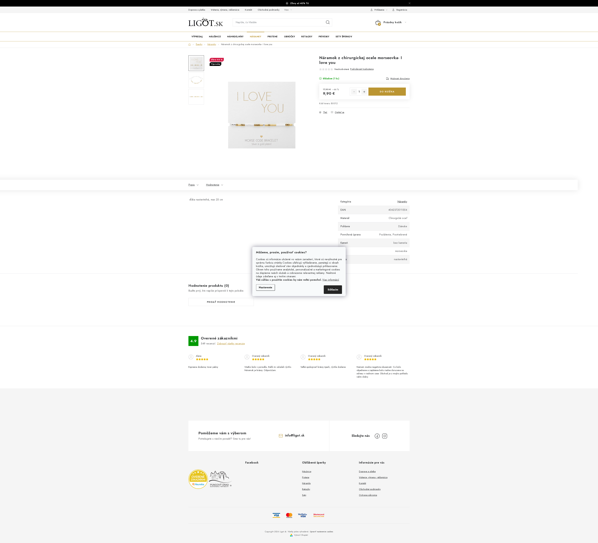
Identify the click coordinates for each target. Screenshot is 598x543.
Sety (304, 495)
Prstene (305, 477)
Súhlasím (333, 289)
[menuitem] (197, 36)
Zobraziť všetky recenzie (231, 343)
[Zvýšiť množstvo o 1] (364, 92)
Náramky (402, 201)
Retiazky (306, 489)
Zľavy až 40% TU (299, 3)
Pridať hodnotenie (221, 302)
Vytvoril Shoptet (301, 535)
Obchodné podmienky (268, 9)
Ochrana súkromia (368, 495)
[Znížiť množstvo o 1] (354, 92)
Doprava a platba (196, 9)
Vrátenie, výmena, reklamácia (225, 9)
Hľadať (327, 22)
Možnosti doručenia (400, 78)
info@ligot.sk (295, 435)
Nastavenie (265, 287)
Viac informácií (330, 280)
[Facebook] (377, 436)
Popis (191, 185)
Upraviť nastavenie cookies (321, 531)
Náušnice (306, 471)
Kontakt (248, 9)
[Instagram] (384, 436)
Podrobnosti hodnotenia (362, 69)
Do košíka (387, 91)
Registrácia (401, 9)
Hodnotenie (212, 185)
